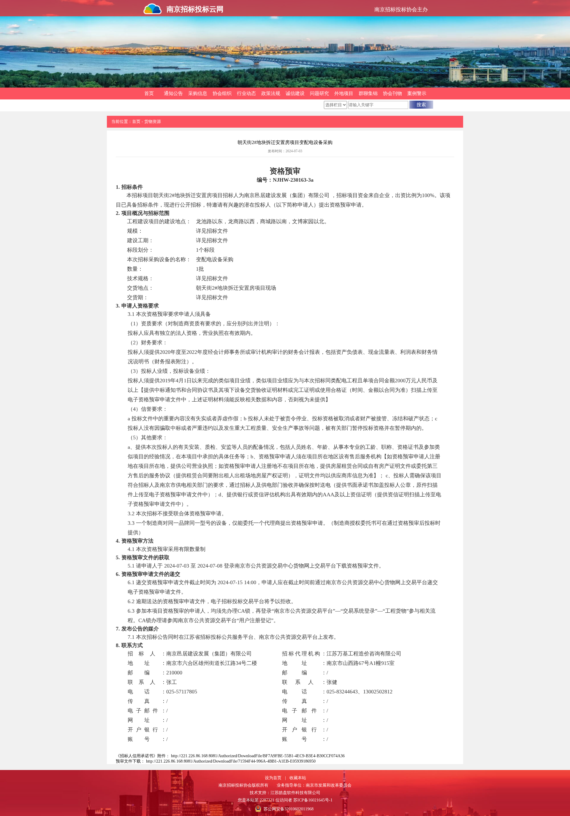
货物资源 (152, 121)
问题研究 (319, 93)
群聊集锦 (368, 93)
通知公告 (173, 93)
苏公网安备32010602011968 (289, 809)
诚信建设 (295, 93)
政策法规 (270, 93)
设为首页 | (275, 778)
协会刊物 (392, 93)
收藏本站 (297, 778)
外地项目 (343, 93)
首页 (149, 93)
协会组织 (222, 93)
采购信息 (197, 93)
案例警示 (416, 93)
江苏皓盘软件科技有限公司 (295, 792)
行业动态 (246, 93)
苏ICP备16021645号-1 (312, 800)
